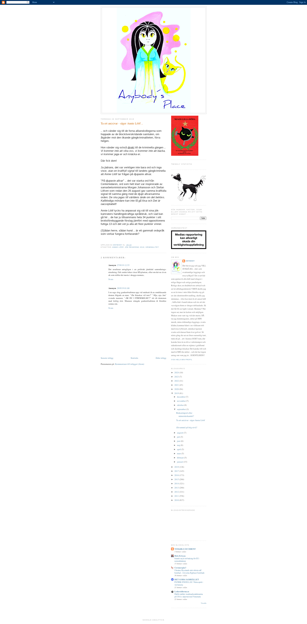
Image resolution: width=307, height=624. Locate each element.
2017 (176, 471)
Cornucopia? (180, 567)
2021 (176, 384)
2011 (176, 495)
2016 (176, 475)
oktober (180, 405)
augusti (180, 432)
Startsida (134, 357)
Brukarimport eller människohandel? (185, 414)
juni (179, 441)
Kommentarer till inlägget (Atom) (129, 364)
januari (180, 461)
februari (180, 457)
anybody (190, 261)
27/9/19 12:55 (123, 265)
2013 (176, 487)
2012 (176, 491)
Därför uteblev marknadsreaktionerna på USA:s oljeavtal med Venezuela (188, 595)
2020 (176, 389)
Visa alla (203, 603)
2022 (176, 380)
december (181, 396)
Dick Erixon (179, 555)
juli (179, 436)
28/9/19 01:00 (123, 288)
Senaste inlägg (107, 357)
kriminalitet (152, 247)
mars (179, 453)
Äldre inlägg (160, 357)
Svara (110, 279)
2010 (176, 500)
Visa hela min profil (181, 359)
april (179, 449)
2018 (176, 466)
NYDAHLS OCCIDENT (185, 548)
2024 (176, 372)
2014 (176, 483)
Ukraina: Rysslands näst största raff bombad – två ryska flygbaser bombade (189, 571)
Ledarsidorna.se (181, 591)
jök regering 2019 (134, 247)
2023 (176, 376)
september (181, 409)
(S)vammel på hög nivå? (186, 427)
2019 (176, 393)
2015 (176, 479)
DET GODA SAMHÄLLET (186, 579)
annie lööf (118, 247)
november (181, 400)
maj (179, 445)
